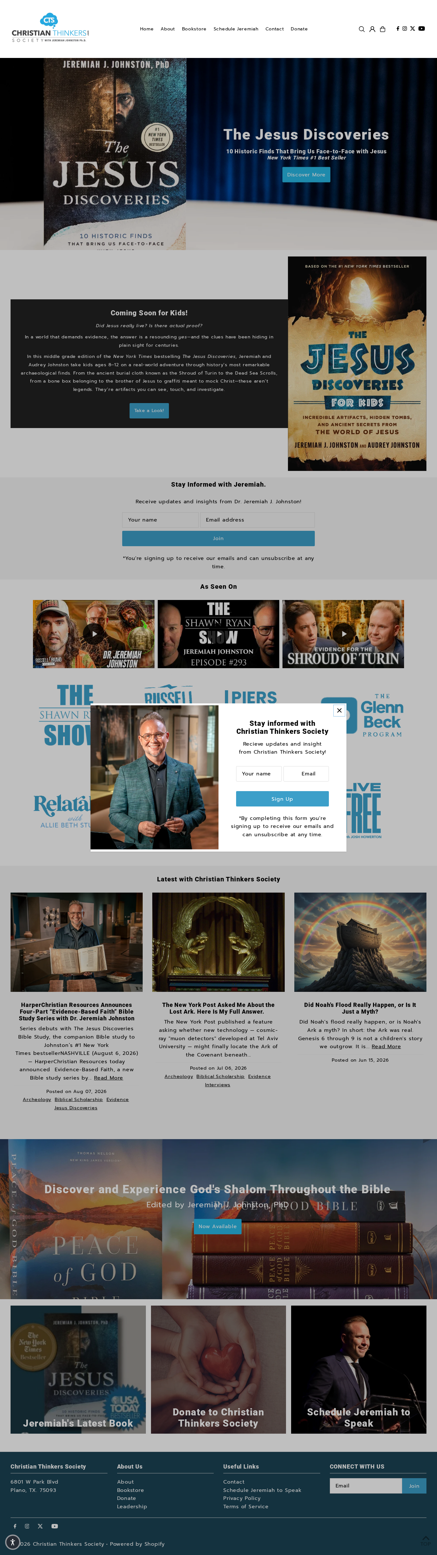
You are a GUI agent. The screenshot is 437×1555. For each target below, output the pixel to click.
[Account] (372, 29)
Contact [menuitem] (275, 29)
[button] (12, 1542)
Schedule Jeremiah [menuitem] (236, 29)
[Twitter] (412, 29)
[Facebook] (398, 29)
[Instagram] (404, 29)
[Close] (339, 710)
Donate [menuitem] (299, 29)
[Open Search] (362, 29)
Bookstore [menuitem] (194, 29)
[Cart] (382, 29)
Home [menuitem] (147, 29)
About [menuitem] (168, 29)
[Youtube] (421, 29)
